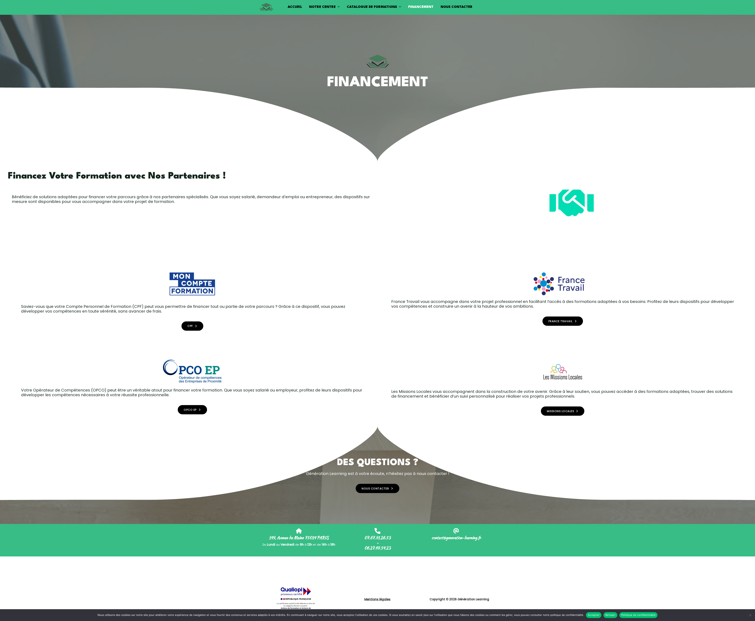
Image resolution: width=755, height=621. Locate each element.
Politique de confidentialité (638, 614)
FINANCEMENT (421, 7)
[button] (338, 7)
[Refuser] (750, 615)
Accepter (593, 614)
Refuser (610, 614)
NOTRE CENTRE (322, 7)
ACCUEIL (295, 7)
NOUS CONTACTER (456, 7)
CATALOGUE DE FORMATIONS (372, 7)
